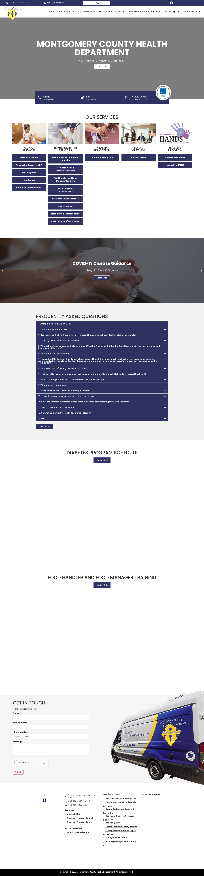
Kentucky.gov (112, 822)
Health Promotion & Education (143, 11)
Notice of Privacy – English (80, 818)
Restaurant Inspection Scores (65, 213)
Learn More (102, 278)
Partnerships (171, 11)
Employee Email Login (78, 832)
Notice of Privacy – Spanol (80, 822)
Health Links (29, 180)
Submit (18, 772)
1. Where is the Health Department (54, 323)
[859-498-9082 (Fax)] (45, 3)
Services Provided (29, 157)
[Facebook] (171, 3)
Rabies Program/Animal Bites (65, 221)
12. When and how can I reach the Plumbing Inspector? (64, 390)
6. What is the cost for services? (53, 353)
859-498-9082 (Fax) (56, 3)
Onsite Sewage (65, 206)
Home (51, 11)
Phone (46, 96)
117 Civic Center (138, 96)
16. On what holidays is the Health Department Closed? (64, 413)
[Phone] (39, 97)
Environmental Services (110, 11)
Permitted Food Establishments (65, 190)
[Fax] (82, 97)
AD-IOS (139, 872)
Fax (88, 96)
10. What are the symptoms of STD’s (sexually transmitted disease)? (71, 379)
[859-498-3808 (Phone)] (7, 3)
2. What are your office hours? (52, 329)
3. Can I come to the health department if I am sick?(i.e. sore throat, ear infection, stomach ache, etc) (87, 335)
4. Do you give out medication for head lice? (59, 340)
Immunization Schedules (28, 187)
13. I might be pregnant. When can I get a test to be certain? (66, 396)
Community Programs (102, 157)
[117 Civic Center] (125, 97)
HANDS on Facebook (175, 157)
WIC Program (29, 172)
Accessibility (73, 814)
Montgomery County (116, 837)
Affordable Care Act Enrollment (121, 798)
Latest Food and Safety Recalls (121, 826)
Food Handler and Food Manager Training (65, 179)
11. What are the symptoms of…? (53, 385)
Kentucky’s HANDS (175, 165)
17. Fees (41, 418)
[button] (2, 270)
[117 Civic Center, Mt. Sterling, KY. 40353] (66, 797)
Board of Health (139, 157)
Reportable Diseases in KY (29, 165)
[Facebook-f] (44, 800)
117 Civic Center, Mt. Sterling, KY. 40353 (82, 796)
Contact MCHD (191, 11)
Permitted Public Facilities (65, 198)
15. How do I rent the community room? (56, 407)
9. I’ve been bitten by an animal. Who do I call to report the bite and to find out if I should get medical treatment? (92, 374)
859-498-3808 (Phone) (19, 3)
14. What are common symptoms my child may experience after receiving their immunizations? (83, 401)
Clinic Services (85, 11)
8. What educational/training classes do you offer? (62, 368)
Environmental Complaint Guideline (65, 159)
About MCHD (65, 11)
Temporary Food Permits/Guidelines (65, 169)
